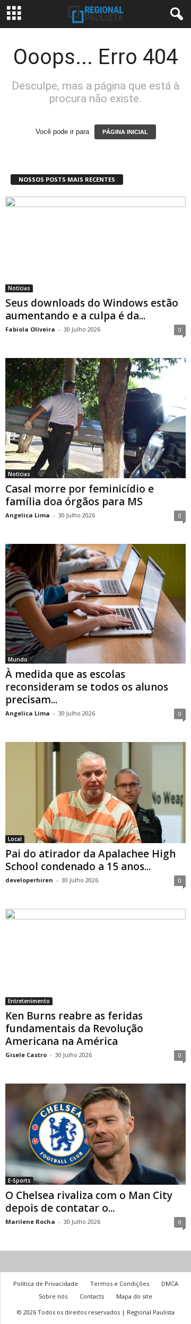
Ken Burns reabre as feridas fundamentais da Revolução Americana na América (74, 1028)
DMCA (169, 1283)
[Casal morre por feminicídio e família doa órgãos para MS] (95, 418)
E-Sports (19, 1180)
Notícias (19, 288)
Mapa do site (134, 1296)
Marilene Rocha (30, 1221)
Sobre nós (53, 1296)
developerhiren (29, 880)
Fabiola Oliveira (30, 329)
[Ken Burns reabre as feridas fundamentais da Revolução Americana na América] (95, 957)
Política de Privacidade (45, 1283)
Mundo (18, 659)
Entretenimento (29, 1001)
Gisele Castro (26, 1055)
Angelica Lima (27, 515)
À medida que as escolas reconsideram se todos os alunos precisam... (86, 686)
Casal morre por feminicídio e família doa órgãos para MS (79, 495)
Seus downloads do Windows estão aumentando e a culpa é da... (91, 309)
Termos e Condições (119, 1283)
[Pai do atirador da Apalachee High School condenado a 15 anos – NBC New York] (95, 792)
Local (15, 839)
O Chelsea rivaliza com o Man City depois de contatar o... (88, 1201)
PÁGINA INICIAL (125, 132)
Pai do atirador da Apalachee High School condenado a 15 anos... (90, 860)
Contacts (92, 1296)
